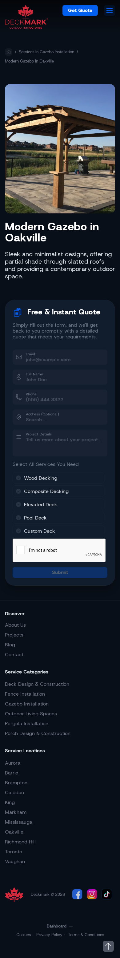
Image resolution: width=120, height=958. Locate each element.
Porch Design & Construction (37, 733)
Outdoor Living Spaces (31, 714)
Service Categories (26, 672)
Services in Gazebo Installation (46, 52)
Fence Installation (25, 694)
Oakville (14, 832)
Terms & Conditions (86, 934)
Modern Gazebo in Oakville (29, 61)
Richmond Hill (20, 842)
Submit (60, 572)
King (10, 802)
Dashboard (56, 926)
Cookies (23, 934)
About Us (15, 625)
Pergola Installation (26, 723)
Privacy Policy (49, 934)
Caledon (14, 792)
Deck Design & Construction (37, 684)
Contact (14, 654)
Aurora (12, 763)
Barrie (11, 773)
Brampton (16, 783)
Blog (10, 645)
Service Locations (25, 751)
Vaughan (15, 861)
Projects (14, 635)
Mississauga (18, 822)
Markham (15, 812)
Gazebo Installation (27, 704)
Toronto (13, 852)
